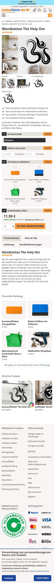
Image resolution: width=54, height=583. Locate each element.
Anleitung (9, 244)
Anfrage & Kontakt (36, 446)
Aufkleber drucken (10, 438)
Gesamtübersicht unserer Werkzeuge (33, 365)
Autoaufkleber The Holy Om (16, 406)
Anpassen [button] (8, 578)
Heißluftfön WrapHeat (39, 351)
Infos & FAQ (31, 238)
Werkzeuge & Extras (10, 489)
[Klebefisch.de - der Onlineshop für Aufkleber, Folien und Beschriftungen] (3, 21)
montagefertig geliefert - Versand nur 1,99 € (27, 6)
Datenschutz (33, 469)
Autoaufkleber (8, 461)
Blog (30, 483)
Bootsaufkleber (8, 470)
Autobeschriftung (9, 466)
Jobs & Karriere (34, 492)
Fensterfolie (7, 447)
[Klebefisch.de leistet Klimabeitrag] (14, 525)
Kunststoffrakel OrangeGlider (10, 323)
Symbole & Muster (35, 21)
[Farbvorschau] (8, 98)
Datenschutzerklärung (39, 571)
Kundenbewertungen (31, 244)
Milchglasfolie (8, 452)
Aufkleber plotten (9, 443)
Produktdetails (11, 238)
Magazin (31, 496)
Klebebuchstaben (9, 434)
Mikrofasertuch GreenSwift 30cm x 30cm (11, 354)
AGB (30, 478)
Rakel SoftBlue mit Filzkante (37, 323)
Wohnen (8, 21)
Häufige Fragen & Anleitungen (35, 435)
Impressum (33, 473)
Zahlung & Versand (36, 441)
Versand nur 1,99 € (34, 219)
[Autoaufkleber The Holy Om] (17, 392)
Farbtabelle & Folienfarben (39, 457)
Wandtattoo (7, 480)
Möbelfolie (6, 475)
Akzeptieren (42, 578)
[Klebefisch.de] (15, 11)
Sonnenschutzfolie (10, 457)
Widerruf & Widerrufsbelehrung (37, 463)
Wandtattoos (20, 21)
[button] (8, 83)
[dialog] (27, 566)
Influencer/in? (34, 487)
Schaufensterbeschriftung (13, 484)
